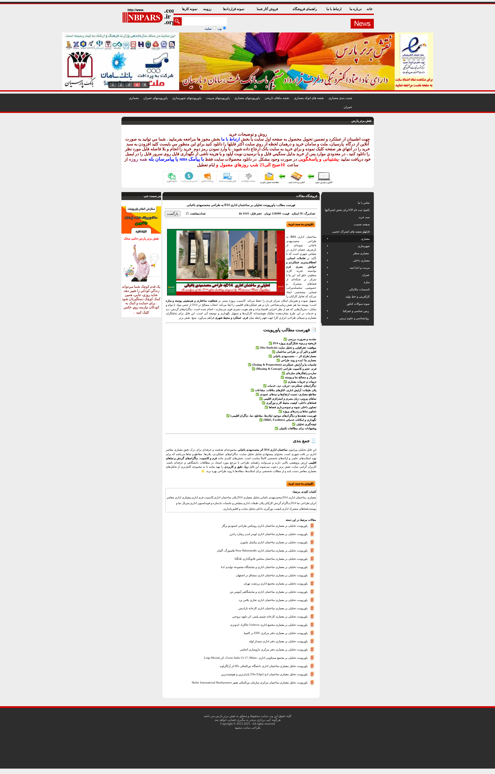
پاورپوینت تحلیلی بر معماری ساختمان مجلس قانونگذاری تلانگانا (271, 558)
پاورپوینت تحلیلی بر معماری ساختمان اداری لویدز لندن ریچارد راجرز (268, 533)
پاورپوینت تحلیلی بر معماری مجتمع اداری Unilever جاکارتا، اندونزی (269, 624)
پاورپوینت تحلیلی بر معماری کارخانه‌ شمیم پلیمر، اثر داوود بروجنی (270, 616)
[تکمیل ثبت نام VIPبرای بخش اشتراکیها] (324, 209)
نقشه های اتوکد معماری (309, 98)
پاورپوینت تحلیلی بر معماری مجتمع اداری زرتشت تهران (276, 583)
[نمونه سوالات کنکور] (325, 303)
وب (219, 28)
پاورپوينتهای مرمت (218, 98)
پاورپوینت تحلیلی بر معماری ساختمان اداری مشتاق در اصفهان (272, 575)
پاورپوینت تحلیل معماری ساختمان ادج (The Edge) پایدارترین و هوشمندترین (264, 674)
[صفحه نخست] (325, 224)
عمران (348, 107)
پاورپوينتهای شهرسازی (186, 98)
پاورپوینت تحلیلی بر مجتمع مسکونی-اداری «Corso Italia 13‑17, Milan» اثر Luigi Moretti (256, 657)
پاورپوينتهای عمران (155, 98)
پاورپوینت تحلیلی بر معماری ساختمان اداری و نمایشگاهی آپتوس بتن (269, 591)
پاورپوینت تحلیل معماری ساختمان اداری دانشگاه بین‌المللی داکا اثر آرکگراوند (264, 665)
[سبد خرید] (325, 217)
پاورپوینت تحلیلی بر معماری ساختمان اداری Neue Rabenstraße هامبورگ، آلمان (262, 550)
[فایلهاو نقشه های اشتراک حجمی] (325, 231)
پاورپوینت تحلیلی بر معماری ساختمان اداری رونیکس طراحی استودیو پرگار (265, 525)
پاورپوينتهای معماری (247, 98)
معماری (134, 98)
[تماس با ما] (325, 202)
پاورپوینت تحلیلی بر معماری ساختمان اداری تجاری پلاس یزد (273, 599)
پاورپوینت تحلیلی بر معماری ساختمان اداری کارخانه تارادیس (273, 608)
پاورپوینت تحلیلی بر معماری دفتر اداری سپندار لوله (278, 641)
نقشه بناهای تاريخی (277, 98)
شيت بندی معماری (340, 98)
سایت (208, 28)
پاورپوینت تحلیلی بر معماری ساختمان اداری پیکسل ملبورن (274, 542)
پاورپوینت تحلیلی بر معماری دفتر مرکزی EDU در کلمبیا (276, 632)
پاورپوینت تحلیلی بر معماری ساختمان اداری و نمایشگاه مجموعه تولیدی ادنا (264, 566)
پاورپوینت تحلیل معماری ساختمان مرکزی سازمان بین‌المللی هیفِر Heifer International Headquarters (250, 682)
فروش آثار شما (268, 9)
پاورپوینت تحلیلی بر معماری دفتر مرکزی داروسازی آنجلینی (274, 649)
